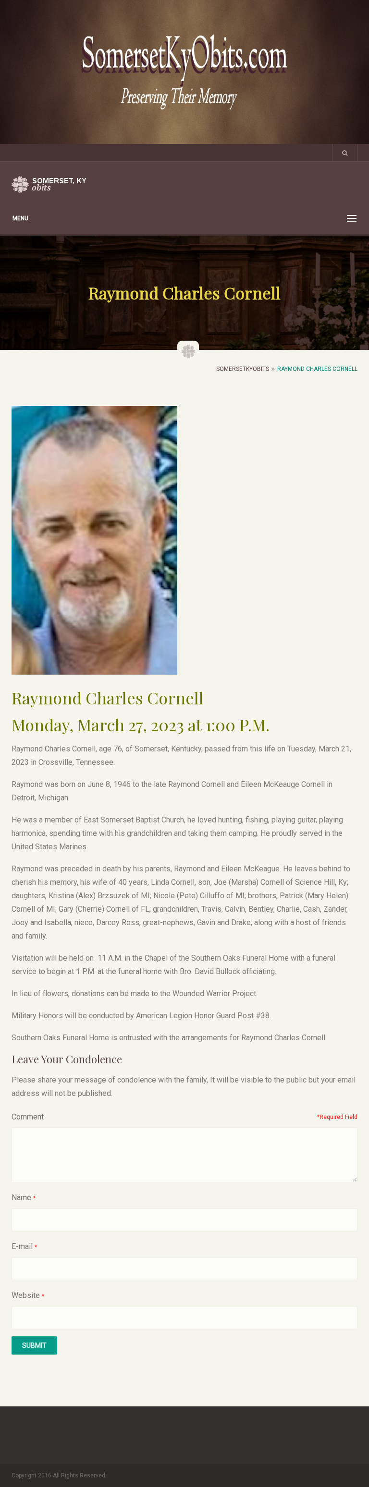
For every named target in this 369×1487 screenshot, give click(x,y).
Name (21, 1197)
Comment (28, 1116)
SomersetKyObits (242, 369)
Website (26, 1295)
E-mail (22, 1246)
